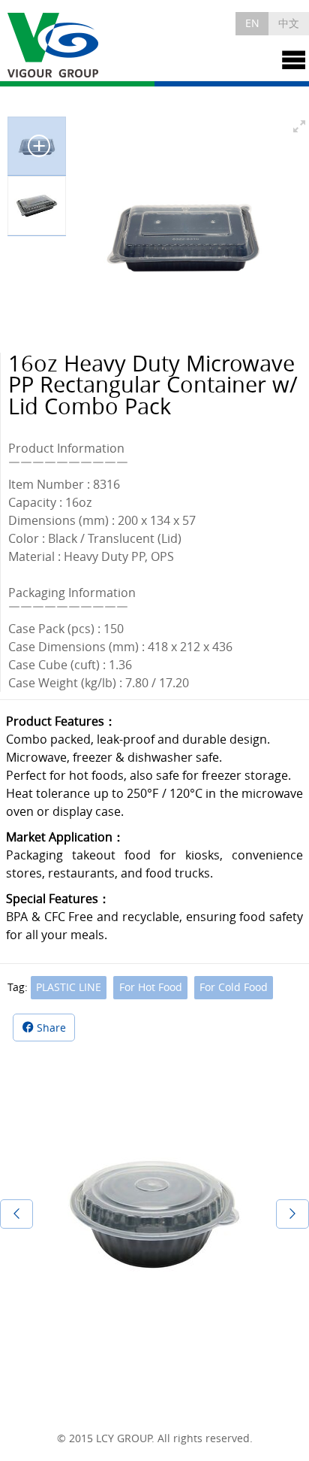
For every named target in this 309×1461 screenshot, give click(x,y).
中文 (288, 23)
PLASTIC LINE (68, 987)
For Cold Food (234, 987)
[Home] (54, 46)
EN (252, 23)
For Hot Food (150, 987)
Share (51, 1027)
